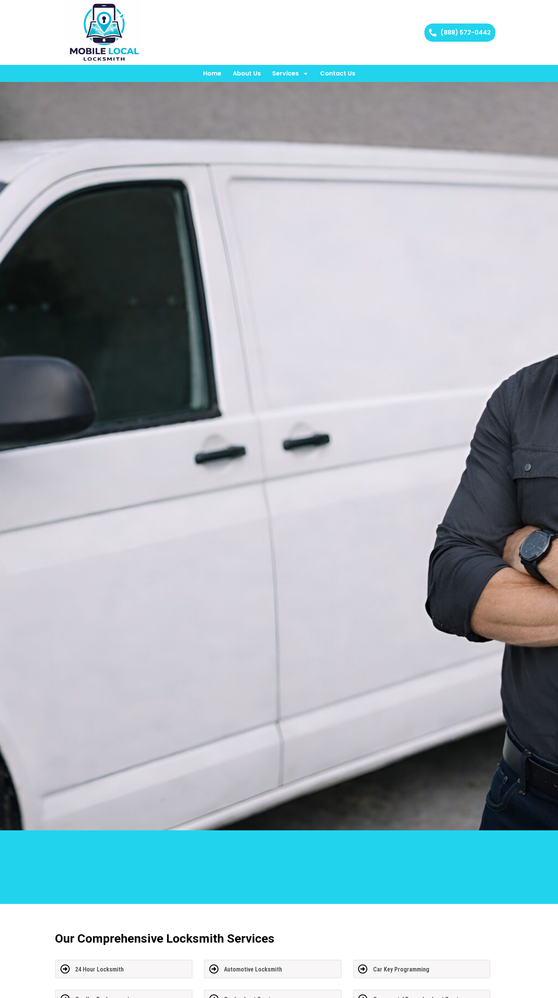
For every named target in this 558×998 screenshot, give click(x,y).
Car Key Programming (401, 969)
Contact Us (337, 73)
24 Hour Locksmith (99, 969)
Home (212, 73)
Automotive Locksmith (253, 969)
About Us (247, 73)
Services (285, 73)
